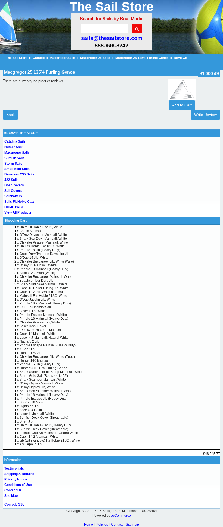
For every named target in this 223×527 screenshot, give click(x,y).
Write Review (205, 114)
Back (10, 114)
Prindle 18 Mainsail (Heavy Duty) (44, 395)
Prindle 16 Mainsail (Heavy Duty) (44, 318)
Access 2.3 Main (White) (37, 273)
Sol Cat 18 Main (31, 402)
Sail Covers (13, 191)
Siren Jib (26, 421)
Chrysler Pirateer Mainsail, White (44, 242)
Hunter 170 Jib (30, 353)
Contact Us (13, 490)
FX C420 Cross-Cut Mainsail (41, 330)
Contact (117, 524)
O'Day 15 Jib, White (34, 258)
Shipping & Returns (19, 474)
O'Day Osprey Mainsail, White (41, 383)
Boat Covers (14, 185)
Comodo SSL (14, 504)
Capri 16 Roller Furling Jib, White (44, 288)
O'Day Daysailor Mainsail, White (43, 235)
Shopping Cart (16, 221)
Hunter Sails (13, 147)
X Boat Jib (27, 349)
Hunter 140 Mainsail (34, 360)
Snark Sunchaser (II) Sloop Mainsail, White (51, 372)
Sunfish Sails (14, 158)
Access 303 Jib (31, 410)
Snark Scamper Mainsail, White (43, 379)
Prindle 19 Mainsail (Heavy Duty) (44, 269)
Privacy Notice (15, 479)
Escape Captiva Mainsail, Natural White (49, 433)
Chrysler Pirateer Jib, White (40, 322)
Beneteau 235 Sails (19, 174)
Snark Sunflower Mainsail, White (43, 284)
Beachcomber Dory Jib (36, 280)
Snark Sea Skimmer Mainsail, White (46, 391)
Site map (132, 524)
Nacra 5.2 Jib (29, 341)
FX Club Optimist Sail (35, 307)
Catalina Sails (15, 141)
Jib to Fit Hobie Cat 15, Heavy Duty (45, 425)
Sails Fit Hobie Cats (19, 202)
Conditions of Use (18, 485)
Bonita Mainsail (31, 231)
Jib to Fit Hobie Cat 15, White (41, 227)
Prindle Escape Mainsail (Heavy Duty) (48, 345)
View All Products (18, 212)
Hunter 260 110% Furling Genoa (43, 368)
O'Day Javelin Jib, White (37, 299)
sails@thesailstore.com (111, 38)
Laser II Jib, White (33, 311)
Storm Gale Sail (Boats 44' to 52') (44, 376)
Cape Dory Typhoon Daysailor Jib (44, 254)
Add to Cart (182, 105)
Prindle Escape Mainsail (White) (43, 315)
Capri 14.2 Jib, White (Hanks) (41, 292)
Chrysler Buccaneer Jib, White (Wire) (47, 261)
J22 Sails (11, 180)
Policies (102, 524)
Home (88, 524)
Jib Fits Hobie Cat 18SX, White (42, 246)
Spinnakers (13, 196)
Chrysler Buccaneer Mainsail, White (46, 277)
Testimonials (14, 468)
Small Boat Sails (17, 169)
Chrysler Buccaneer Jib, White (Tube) (47, 357)
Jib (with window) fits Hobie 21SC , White (50, 440)
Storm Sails (13, 163)
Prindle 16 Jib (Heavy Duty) (40, 364)
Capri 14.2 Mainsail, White (39, 437)
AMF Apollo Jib (31, 444)
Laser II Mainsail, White (37, 414)
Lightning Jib (29, 406)
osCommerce (121, 515)
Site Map (11, 496)
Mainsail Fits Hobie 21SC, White (43, 296)
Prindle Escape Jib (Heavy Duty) (43, 398)
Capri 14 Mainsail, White (38, 334)
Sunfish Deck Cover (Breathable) (44, 418)
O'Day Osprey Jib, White (37, 387)
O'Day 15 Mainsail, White (38, 265)
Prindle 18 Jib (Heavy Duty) (40, 250)
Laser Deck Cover (33, 326)
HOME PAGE (14, 207)
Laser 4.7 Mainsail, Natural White (44, 338)
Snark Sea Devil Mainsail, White (43, 239)
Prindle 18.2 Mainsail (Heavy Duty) (45, 303)
